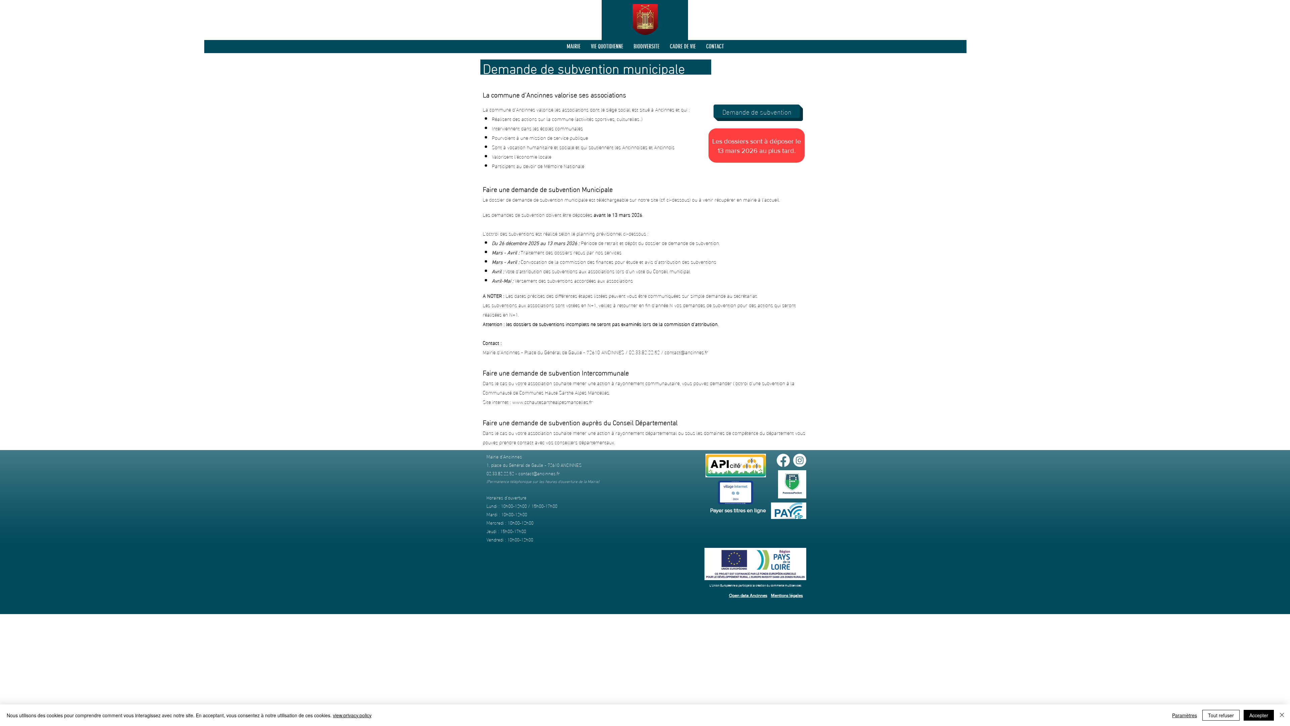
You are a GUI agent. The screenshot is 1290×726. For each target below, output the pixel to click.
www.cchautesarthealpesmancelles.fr (552, 401)
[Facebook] (783, 460)
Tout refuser (1221, 715)
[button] (573, 46)
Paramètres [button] (1184, 715)
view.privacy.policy (352, 715)
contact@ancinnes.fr (686, 352)
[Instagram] (799, 460)
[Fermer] (1282, 715)
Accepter (1258, 715)
